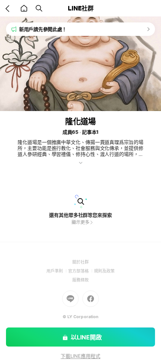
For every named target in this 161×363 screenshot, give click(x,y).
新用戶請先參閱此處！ (43, 29)
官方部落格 (81, 271)
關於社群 (80, 262)
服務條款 (80, 280)
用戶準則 (57, 271)
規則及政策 (104, 271)
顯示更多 (80, 222)
